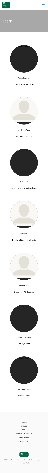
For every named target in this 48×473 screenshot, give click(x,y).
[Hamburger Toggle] (43, 4)
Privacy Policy (25, 463)
